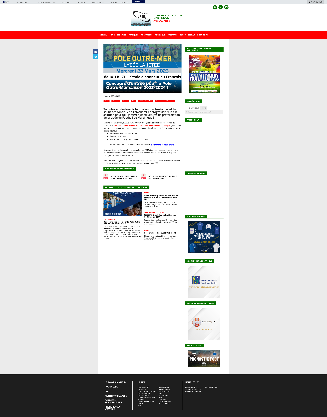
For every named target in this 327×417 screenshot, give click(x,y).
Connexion (317, 2)
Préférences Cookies (113, 408)
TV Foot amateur (164, 391)
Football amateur (144, 393)
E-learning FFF (142, 389)
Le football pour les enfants (147, 391)
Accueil (103, 35)
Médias (191, 35)
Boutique (82, 2)
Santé (160, 393)
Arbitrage (172, 35)
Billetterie (66, 2)
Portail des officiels (120, 2)
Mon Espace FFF (143, 387)
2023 (106, 101)
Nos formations (164, 403)
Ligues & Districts (21, 2)
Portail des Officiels (165, 401)
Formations (147, 35)
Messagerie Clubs (191, 387)
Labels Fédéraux (164, 387)
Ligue (112, 35)
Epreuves (121, 35)
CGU (107, 391)
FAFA (139, 405)
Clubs (183, 35)
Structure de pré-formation (165, 101)
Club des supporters (45, 2)
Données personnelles (113, 401)
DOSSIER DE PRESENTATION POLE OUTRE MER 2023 (123, 177)
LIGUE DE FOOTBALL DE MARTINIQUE (168, 16)
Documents (202, 35)
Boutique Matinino (211, 387)
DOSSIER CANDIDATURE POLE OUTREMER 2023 (162, 177)
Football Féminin (143, 395)
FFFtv (160, 397)
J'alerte (139, 2)
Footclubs (111, 387)
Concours (116, 101)
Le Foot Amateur (115, 382)
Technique (160, 35)
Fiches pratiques (164, 389)
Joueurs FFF (162, 399)
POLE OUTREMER (145, 101)
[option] (204, 282)
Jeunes (125, 101)
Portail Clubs (98, 2)
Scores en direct (164, 395)
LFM (133, 101)
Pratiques (133, 35)
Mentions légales (116, 396)
